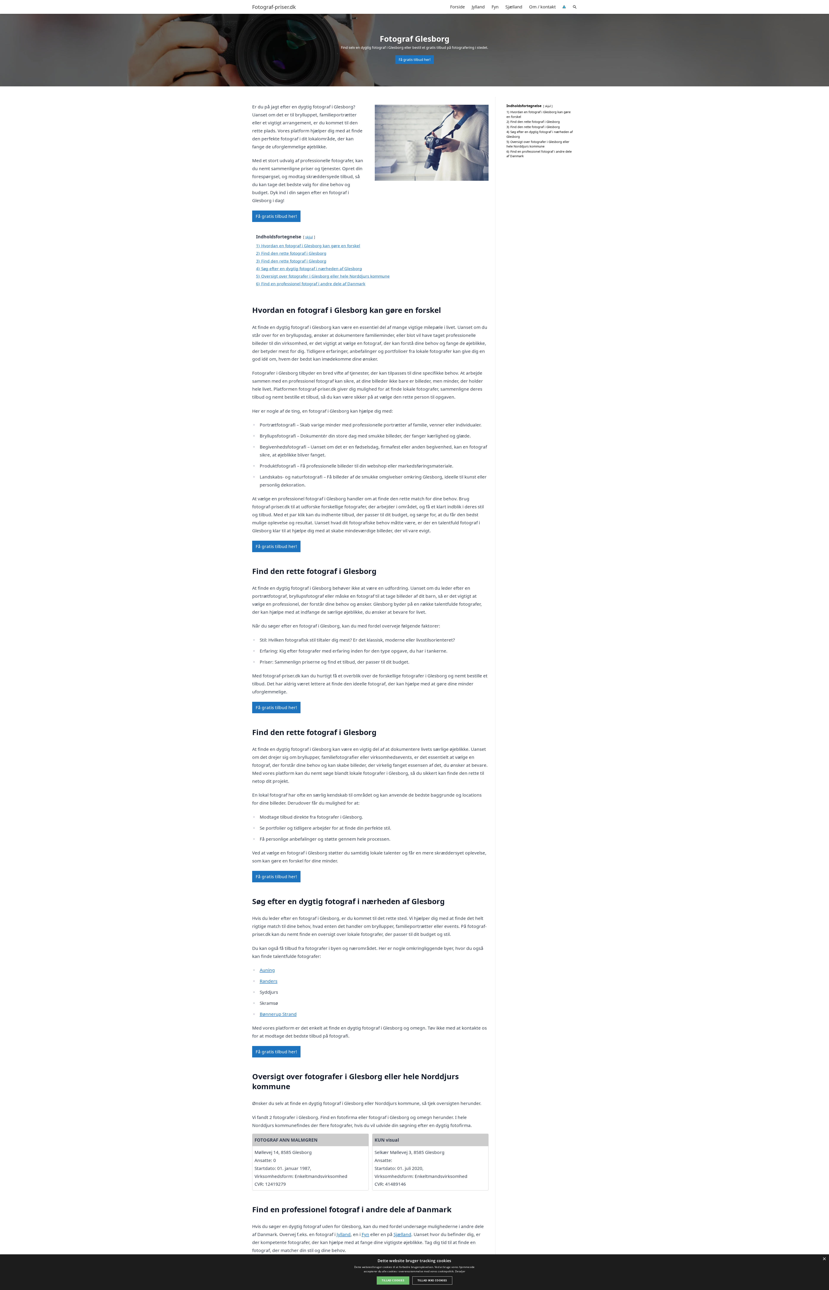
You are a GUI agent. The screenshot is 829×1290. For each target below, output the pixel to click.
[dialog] (414, 1272)
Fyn (495, 7)
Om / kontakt (542, 7)
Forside (457, 7)
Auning (267, 970)
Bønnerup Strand (278, 1014)
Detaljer (460, 1271)
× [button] (824, 1259)
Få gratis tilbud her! (414, 59)
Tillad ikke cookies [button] (432, 1280)
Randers (268, 981)
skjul (309, 237)
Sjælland (513, 7)
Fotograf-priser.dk (274, 6)
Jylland (478, 7)
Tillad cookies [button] (393, 1280)
